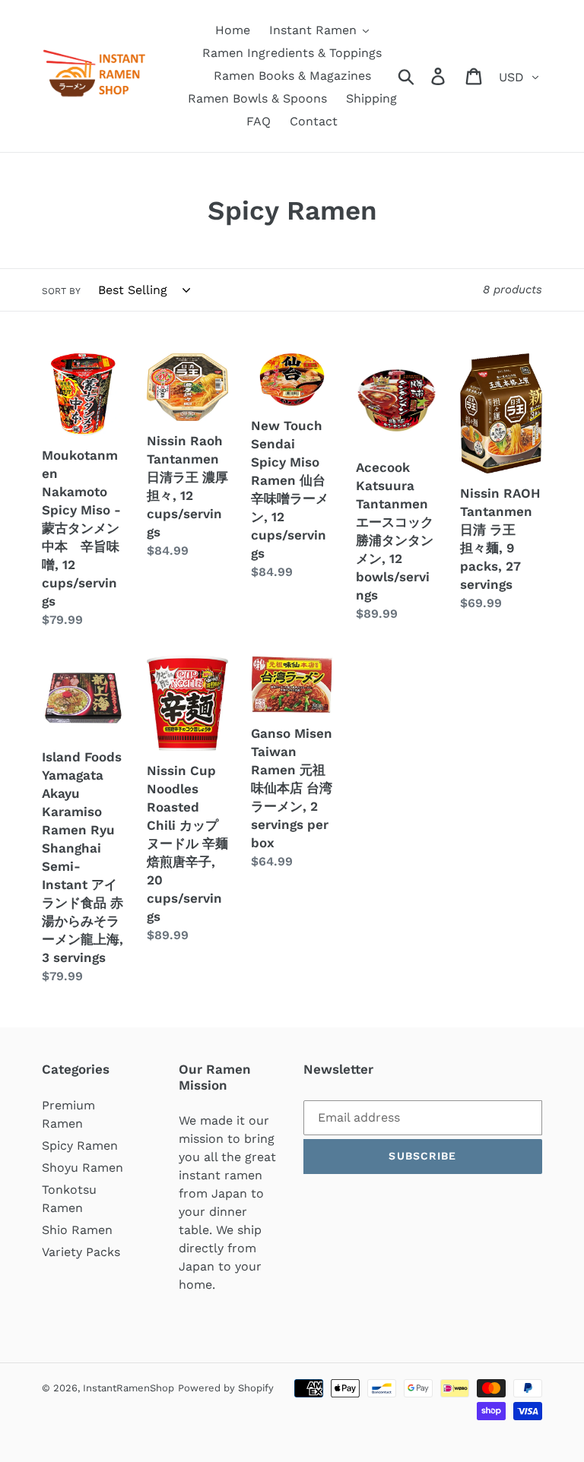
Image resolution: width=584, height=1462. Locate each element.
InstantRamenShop (128, 1388)
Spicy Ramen (80, 1145)
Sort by (61, 291)
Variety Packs (81, 1252)
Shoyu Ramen (82, 1167)
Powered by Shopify (226, 1388)
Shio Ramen (77, 1230)
